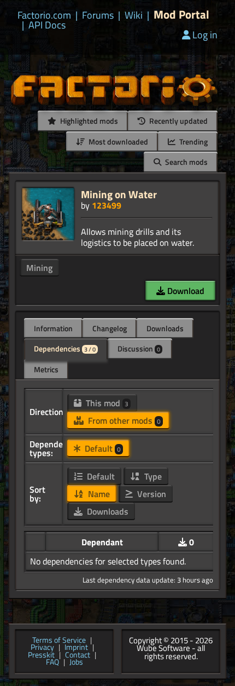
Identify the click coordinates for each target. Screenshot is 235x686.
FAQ (52, 662)
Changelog (109, 328)
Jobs (76, 662)
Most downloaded (117, 141)
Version (150, 493)
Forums (98, 15)
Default (102, 448)
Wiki (134, 15)
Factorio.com (44, 15)
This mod (106, 403)
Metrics (46, 369)
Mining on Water (119, 194)
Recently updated (178, 120)
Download (184, 290)
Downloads (165, 328)
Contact (77, 655)
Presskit (41, 655)
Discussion (139, 348)
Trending (193, 141)
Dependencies (65, 348)
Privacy (42, 648)
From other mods (123, 420)
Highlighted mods (88, 120)
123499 (106, 205)
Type (152, 476)
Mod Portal (181, 14)
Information (53, 328)
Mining (39, 267)
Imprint (76, 648)
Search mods (185, 162)
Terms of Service (59, 640)
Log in (205, 34)
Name (98, 493)
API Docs (47, 25)
